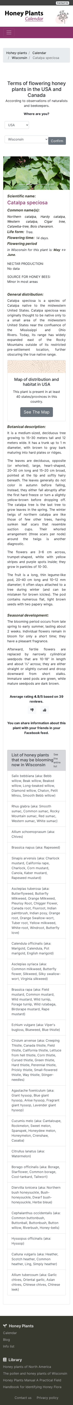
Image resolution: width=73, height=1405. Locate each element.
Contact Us (62, 3)
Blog (6, 1340)
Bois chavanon (41, 226)
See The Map (36, 412)
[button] (8, 173)
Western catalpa (22, 221)
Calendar (10, 1333)
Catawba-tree (18, 226)
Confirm (57, 141)
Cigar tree (54, 221)
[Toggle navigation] (9, 32)
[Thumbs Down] (32, 710)
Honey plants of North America (27, 1367)
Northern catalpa (21, 216)
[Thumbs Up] (44, 710)
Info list (8, 1346)
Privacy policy (47, 1398)
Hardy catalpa (53, 216)
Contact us (23, 1398)
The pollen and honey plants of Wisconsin (35, 1373)
